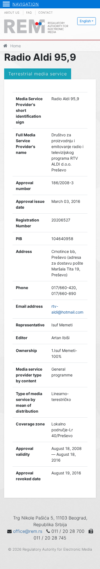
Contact (45, 12)
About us (11, 12)
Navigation (25, 4)
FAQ (29, 12)
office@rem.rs (27, 531)
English (85, 21)
